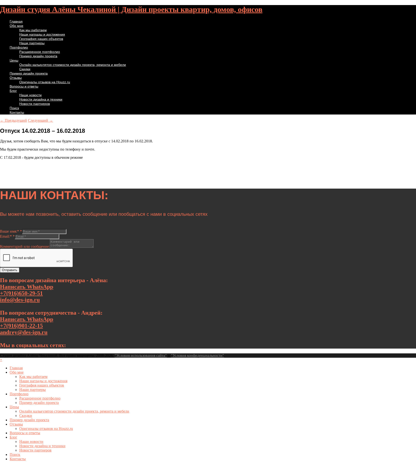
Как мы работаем (33, 30)
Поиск (14, 108)
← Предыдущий (13, 120)
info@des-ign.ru (20, 300)
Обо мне (16, 26)
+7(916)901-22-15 (21, 326)
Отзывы (16, 78)
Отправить (9, 270)
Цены (14, 60)
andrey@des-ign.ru (23, 332)
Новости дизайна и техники (40, 99)
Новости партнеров (34, 104)
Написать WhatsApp (26, 287)
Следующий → (40, 120)
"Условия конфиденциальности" (197, 355)
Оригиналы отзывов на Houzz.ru (44, 82)
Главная (16, 21)
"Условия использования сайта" (141, 355)
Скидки (24, 69)
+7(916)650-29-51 (21, 293)
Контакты (17, 112)
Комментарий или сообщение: (25, 246)
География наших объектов (41, 39)
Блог (13, 91)
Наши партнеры (32, 43)
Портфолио (19, 47)
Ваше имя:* (11, 231)
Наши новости (30, 95)
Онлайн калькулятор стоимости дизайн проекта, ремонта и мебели (72, 65)
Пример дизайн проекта (38, 56)
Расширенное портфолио (39, 52)
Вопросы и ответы (24, 86)
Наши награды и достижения (42, 34)
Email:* (7, 236)
